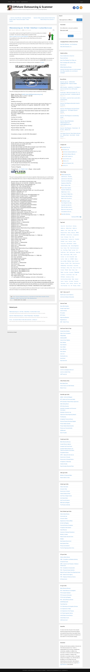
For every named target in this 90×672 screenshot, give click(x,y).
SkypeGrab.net (63, 319)
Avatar (75, 230)
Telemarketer (76, 281)
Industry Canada (63, 463)
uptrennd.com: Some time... (67, 178)
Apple (72, 230)
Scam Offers (66, 272)
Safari (76, 269)
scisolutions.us (63, 274)
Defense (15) (66, 161)
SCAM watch (63, 430)
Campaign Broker (76, 234)
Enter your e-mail (64, 30)
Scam (14, 296)
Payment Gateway (70, 265)
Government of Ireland (65, 491)
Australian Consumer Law (65, 412)
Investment (62, 256)
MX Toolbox (62, 315)
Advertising (74, 226)
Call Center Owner (69, 234)
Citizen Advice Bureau (64, 514)
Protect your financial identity (66, 428)
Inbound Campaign (66, 254)
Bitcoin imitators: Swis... (66, 185)
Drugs (62, 247)
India (71, 254)
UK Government (63, 579)
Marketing (69, 261)
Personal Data (76, 265)
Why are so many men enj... (67, 209)
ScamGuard (62, 358)
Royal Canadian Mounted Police (67, 466)
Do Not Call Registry (64, 523)
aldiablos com (63, 228)
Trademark (71, 283)
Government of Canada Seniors (67, 459)
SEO (76, 274)
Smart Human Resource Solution (66, 279)
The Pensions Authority (65, 504)
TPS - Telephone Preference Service (68, 576)
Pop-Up (74, 267)
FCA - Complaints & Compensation (67, 567)
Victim (80, 283)
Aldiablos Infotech (69, 228)
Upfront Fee (76, 283)
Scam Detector (63, 344)
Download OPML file (76, 216)
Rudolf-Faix (19, 30)
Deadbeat (74, 243)
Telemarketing (63, 283)
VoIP (71, 285)
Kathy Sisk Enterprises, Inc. (66, 46)
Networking (62, 263)
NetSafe (62, 538)
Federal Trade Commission (74, 247)
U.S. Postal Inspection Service (66, 613)
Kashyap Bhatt (71, 256)
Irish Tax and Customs (65, 500)
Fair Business (63, 416)
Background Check (64, 232)
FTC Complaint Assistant (65, 592)
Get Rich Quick (63, 252)
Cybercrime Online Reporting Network (68, 414)
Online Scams (63, 64)
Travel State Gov (63, 604)
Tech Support (71, 281)
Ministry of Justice (64, 534)
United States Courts (64, 617)
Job (68, 256)
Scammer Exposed (27, 30)
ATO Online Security (64, 406)
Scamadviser (71, 272)
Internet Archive (63, 310)
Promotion (62, 269)
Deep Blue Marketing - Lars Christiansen (68, 44)
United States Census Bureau (66, 615)
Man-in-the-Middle (63, 261)
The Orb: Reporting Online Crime (67, 548)
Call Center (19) (65, 149)
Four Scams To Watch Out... (67, 194)
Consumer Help (63, 489)
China (73, 236)
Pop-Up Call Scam (64, 58)
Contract (62, 241)
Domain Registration (75, 245)
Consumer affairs (63, 518)
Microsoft (76, 261)
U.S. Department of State (65, 608)
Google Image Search (64, 308)
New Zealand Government (65, 541)
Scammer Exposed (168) (68, 163)
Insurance (75, 254)
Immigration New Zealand (65, 527)
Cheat (70, 236)
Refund (70, 269)
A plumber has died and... (66, 205)
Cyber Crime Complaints (65, 333)
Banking (69, 232)
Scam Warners (63, 349)
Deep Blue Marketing (65, 214)
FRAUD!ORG (63, 335)
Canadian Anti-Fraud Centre (66, 446)
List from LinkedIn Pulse (65, 372)
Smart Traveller (63, 432)
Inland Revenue (63, 529)
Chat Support (66, 236)
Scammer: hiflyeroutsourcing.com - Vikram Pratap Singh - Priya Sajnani (24, 315)
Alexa (66, 230)
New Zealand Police (64, 543)
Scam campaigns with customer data (68, 62)
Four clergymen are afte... (66, 202)
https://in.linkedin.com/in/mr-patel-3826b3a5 (19, 36)
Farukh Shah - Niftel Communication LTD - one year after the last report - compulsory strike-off (70, 93)
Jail (65, 256)
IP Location (62, 313)
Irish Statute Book (64, 498)
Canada (62, 236)
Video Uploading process (32, 298)
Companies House (64, 561)
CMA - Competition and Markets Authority (69, 559)
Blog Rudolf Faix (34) (65, 147)
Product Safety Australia (65, 423)
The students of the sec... (66, 211)
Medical (73, 261)
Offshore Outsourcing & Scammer (33, 7)
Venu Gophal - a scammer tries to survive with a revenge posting (70, 98)
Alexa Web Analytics (64, 306)
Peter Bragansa (63, 267)
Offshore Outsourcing (76, 263)
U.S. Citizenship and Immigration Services (69, 606)
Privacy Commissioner (65, 545)
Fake (68, 248)
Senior (74, 274)
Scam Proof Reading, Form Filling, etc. (68, 60)
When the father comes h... (67, 207)
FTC (77, 250)
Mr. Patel (36, 296)
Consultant (43, 296)
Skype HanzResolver (64, 317)
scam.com (62, 353)
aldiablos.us (63, 230)
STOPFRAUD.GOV (64, 601)
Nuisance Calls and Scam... (67, 196)
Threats (67, 283)
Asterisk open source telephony (66, 294)
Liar (68, 258)
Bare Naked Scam (64, 383)
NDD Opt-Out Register (65, 502)
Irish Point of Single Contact (66, 495)
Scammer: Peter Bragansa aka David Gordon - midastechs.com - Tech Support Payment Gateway (70, 110)
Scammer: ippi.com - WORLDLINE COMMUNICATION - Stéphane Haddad (68, 82)
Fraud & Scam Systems (66, 187)
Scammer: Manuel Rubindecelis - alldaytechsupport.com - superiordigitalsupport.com (67, 122)
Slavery (73, 276)
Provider (66, 270)
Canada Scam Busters (65, 331)
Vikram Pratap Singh (64, 285)
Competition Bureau (64, 452)
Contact (18, 1)
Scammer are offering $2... (66, 181)
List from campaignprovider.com (67, 369)
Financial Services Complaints (66, 525)
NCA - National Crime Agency (66, 574)
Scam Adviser (63, 342)
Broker (39, 296)
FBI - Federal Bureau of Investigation (68, 590)
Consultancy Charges (64, 239)
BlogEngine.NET (55, 670)
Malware (76, 258)
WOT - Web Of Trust (64, 322)
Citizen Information (64, 486)
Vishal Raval (31, 296)
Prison (80, 267)
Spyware (62, 281)
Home (9, 1)
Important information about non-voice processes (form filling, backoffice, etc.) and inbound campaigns (70, 71)
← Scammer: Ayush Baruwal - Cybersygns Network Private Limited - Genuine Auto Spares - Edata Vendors (20, 19)
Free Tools (73, 250)
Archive (13, 1)
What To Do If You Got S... (66, 198)
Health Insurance (72, 252)
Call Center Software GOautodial (67, 297)
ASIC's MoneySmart (64, 403)
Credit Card (70, 241)
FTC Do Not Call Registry (65, 597)
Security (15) (65, 165)
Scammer (18, 296)
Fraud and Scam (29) (66, 158)
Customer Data (63, 243)
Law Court (62, 258)
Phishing (68, 267)
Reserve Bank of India (65, 477)
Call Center (63, 234)
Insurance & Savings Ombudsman (67, 532)
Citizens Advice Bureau (65, 557)
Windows (78, 285)
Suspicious (66, 281)
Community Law (63, 516)
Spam (25, 298)
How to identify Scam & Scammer (67, 55)
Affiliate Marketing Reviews (65, 67)
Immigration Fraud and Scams (66, 419)
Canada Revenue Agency (65, 444)
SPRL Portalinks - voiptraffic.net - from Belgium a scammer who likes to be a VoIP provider (70, 88)
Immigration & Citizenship (65, 461)
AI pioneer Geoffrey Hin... (66, 189)
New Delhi (67, 263)
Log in (81, 1)
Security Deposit (69, 274)
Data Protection (69, 243)
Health (68, 252)
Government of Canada (65, 457)
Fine (61, 250)
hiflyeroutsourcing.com (24, 296)
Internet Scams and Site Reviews (67, 385)
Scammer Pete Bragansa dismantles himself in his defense (70, 104)
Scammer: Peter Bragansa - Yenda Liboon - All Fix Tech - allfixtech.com (70, 128)
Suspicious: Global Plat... (66, 183)
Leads (66, 259)
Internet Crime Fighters (65, 340)
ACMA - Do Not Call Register (66, 397)
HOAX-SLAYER (63, 338)
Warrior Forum (63, 388)
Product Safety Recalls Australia (67, 425)
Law (76, 256)
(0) (54, 30)
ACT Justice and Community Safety (67, 399)
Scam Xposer (63, 351)
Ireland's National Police (65, 493)
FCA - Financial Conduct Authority (67, 570)
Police (71, 267)
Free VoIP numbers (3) (68, 156)
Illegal (62, 254)
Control (66, 241)
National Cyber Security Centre (66, 536)
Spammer (76, 279)
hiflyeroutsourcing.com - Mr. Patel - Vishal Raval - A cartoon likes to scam (30, 28)
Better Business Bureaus (65, 441)
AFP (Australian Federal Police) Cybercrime (69, 401)
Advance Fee (63, 226)
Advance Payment (69, 226)
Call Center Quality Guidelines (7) (70, 151)
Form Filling (65, 250)
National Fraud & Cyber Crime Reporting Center (70, 572)
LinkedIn (42, 62)
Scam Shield (62, 347)
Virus (69, 285)
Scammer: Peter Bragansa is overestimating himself (69, 116)
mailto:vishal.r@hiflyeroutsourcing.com (32, 94)
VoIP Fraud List (63, 374)
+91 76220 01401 (23, 169)
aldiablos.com (75, 228)
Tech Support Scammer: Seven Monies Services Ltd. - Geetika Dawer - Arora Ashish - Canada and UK (70, 135)
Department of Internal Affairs (66, 520)
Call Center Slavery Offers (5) (69, 154)
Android (69, 230)
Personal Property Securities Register (68, 421)
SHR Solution (63, 276)
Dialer (69, 245)
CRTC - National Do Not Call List (67, 454)
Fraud (69, 250)
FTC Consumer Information (66, 595)
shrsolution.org (68, 276)
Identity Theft (78, 252)
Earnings (65, 247)
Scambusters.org (63, 356)
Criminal (74, 241)
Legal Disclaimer (24, 1)
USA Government (64, 620)
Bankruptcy (73, 232)
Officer (70, 263)
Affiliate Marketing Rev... (66, 174)
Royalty (73, 269)
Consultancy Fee (71, 239)
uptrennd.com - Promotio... (66, 176)
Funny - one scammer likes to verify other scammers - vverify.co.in (23, 319)
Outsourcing (21, 298)
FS (67, 670)
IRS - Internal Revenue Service (66, 599)
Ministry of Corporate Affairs (66, 475)
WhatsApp (74, 285)
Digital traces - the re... (66, 192)
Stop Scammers (63, 360)
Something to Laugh (65, 201)
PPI (77, 267)
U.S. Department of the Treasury (67, 611)
